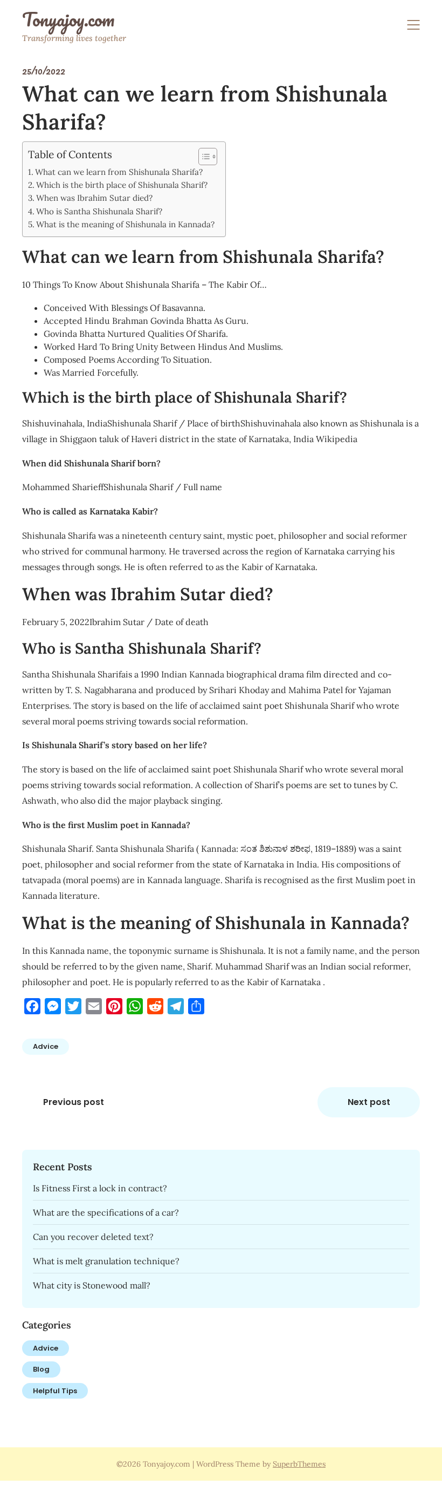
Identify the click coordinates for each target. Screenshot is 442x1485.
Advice (45, 1046)
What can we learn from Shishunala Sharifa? (119, 172)
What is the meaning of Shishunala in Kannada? (125, 224)
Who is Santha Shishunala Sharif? (99, 211)
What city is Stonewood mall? (91, 1285)
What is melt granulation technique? (106, 1261)
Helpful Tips (55, 1391)
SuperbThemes (299, 1464)
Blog (41, 1369)
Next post (369, 1102)
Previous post (73, 1102)
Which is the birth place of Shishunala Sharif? (122, 185)
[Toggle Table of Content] (202, 156)
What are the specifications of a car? (106, 1212)
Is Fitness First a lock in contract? (100, 1188)
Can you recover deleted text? (93, 1236)
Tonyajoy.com (68, 19)
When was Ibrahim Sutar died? (94, 198)
